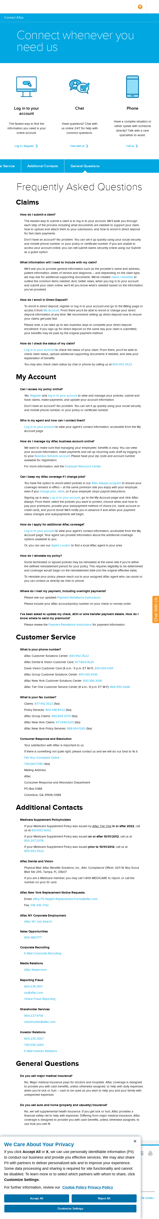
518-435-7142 (39, 905)
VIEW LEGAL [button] (145, 1198)
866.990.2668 (120, 687)
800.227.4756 (33, 1015)
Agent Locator (60, 545)
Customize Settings (70, 1208)
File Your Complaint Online (41, 757)
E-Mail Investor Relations (40, 1051)
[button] (141, 1153)
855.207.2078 (33, 840)
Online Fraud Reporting (39, 999)
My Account (51, 310)
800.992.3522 (122, 364)
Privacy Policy (100, 1187)
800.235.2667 (34, 1038)
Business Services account (52, 456)
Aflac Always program (106, 483)
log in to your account (62, 395)
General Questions (85, 166)
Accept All (36, 1198)
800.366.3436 (92, 680)
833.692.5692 (41, 830)
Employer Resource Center (83, 466)
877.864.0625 (84, 662)
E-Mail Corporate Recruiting (42, 953)
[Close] (135, 1141)
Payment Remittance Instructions (78, 597)
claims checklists (122, 277)
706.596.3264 (33, 1044)
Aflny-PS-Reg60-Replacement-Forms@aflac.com (65, 899)
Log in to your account (39, 350)
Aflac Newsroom (35, 969)
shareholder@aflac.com (39, 1021)
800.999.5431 (104, 668)
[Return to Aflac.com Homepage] (16, 6)
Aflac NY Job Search (38, 921)
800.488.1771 (33, 937)
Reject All (104, 1198)
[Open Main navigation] (152, 6)
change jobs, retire (52, 491)
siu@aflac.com (33, 992)
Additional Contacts (42, 166)
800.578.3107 (33, 986)
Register (35, 395)
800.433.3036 (88, 674)
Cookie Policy (74, 1187)
